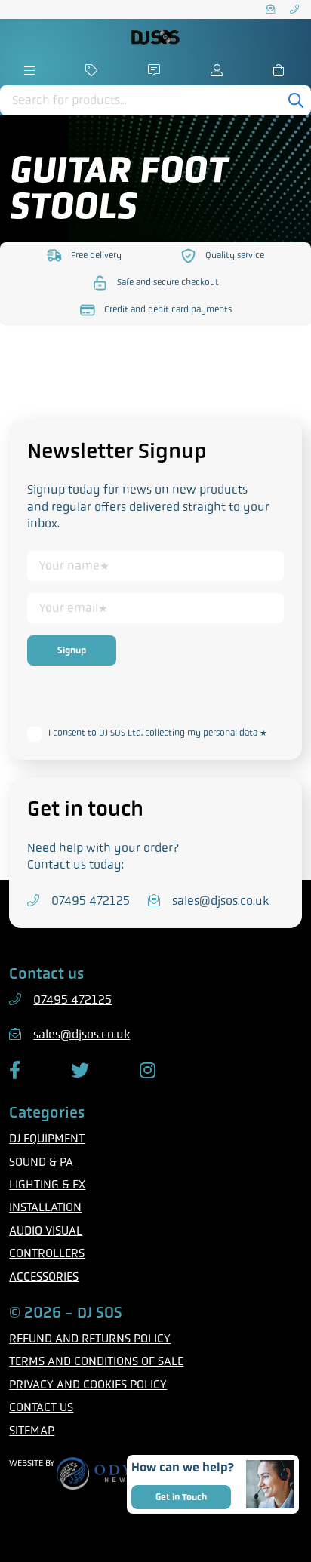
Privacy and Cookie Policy (96, 708)
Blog (155, 70)
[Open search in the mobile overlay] (155, 100)
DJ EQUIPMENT (47, 1138)
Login (218, 70)
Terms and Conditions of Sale (96, 1361)
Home (30, 70)
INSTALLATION (45, 1207)
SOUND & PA (41, 1162)
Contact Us (41, 1407)
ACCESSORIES (44, 1276)
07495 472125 (296, 9)
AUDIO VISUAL (45, 1230)
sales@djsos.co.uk (272, 9)
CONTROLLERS (47, 1253)
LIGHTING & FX (47, 1184)
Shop (92, 70)
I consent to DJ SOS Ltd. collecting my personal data (157, 732)
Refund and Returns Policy (90, 1338)
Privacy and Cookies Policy (88, 1384)
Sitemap (31, 1430)
